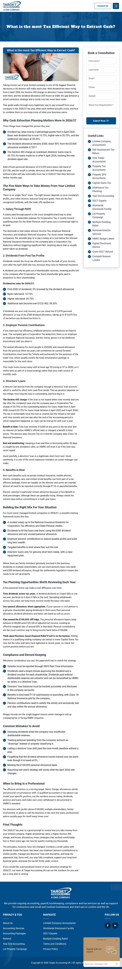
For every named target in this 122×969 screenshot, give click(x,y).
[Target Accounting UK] (12, 6)
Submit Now (99, 121)
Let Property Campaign (15, 949)
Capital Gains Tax (101, 182)
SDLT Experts (99, 200)
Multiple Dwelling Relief (55, 938)
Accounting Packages (14, 933)
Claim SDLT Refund (102, 251)
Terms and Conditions (54, 943)
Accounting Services (13, 928)
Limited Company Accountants (59, 923)
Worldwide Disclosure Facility (58, 928)
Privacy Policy (50, 949)
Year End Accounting (103, 196)
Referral (7, 938)
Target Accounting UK (60, 962)
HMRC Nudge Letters (103, 238)
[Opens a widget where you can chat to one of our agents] (101, 952)
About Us (7, 923)
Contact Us (102, 6)
